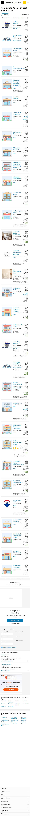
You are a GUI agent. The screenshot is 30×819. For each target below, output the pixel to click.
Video (18, 27)
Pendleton (3, 706)
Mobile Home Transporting (14, 722)
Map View (6, 14)
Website (14, 27)
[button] (28, 2)
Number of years (4, 642)
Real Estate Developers (3, 722)
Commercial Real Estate (5, 725)
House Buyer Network (6, 664)
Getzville (10, 703)
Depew (17, 701)
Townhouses (4, 717)
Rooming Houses (5, 720)
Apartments (23, 720)
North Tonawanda (10, 701)
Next (23, 585)
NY (6, 579)
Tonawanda (3, 701)
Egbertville (10, 706)
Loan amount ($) (4, 631)
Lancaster (25, 701)
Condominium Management (14, 718)
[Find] (24, 2)
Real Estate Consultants (15, 658)
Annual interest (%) (5, 636)
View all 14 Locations (25, 118)
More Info (15, 28)
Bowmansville (26, 703)
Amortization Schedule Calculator (8, 647)
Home (2, 579)
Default (25, 14)
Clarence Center (17, 704)
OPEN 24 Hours (21, 18)
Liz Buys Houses (5, 654)
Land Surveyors (14, 720)
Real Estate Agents (17, 25)
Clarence (3, 703)
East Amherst (11, 579)
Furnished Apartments (23, 722)
